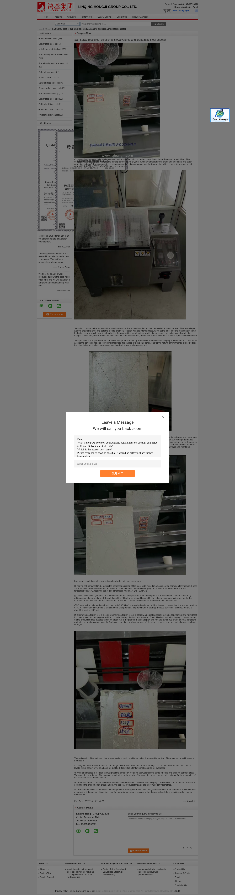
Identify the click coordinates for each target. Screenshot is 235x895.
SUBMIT (117, 473)
